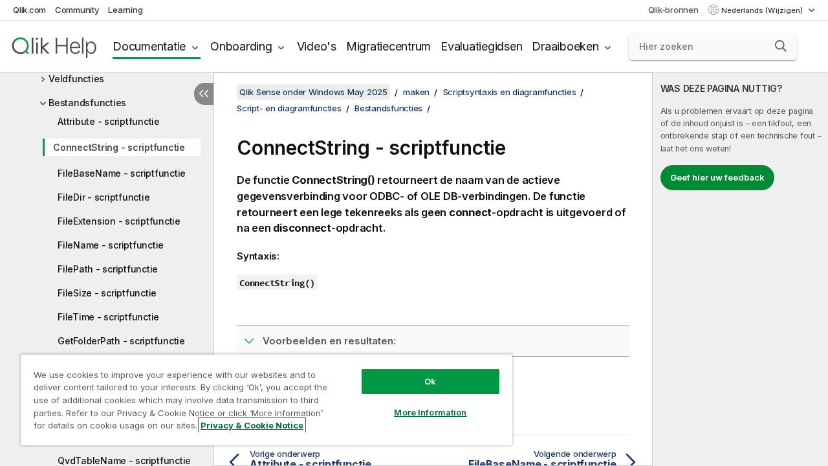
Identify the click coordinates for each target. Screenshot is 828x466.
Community (77, 10)
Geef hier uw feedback (717, 177)
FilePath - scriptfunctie (108, 268)
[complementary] (740, 269)
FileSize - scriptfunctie (107, 292)
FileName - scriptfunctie (111, 244)
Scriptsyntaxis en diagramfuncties (509, 92)
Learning (125, 10)
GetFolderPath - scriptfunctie (121, 340)
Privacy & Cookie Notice (252, 425)
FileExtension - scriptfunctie (119, 221)
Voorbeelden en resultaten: (329, 341)
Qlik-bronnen (673, 10)
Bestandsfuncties (87, 102)
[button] (780, 45)
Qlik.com (29, 10)
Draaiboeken (565, 46)
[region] (266, 399)
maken (416, 92)
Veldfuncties (76, 78)
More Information (430, 412)
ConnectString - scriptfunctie (119, 147)
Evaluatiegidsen (481, 46)
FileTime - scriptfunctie (108, 316)
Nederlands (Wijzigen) (763, 10)
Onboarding (241, 46)
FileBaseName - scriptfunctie (122, 173)
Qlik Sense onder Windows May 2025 (313, 92)
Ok (430, 381)
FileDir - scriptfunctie (103, 197)
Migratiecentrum (388, 46)
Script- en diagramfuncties (289, 108)
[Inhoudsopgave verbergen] (203, 94)
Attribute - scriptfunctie (109, 121)
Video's (316, 46)
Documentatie (149, 46)
